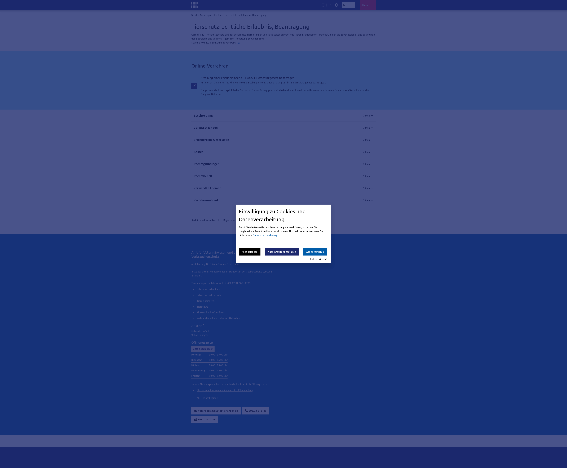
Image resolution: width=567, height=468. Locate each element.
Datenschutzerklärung (265, 235)
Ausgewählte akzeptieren (282, 251)
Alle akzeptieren (315, 251)
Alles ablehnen (250, 251)
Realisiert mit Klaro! (318, 259)
